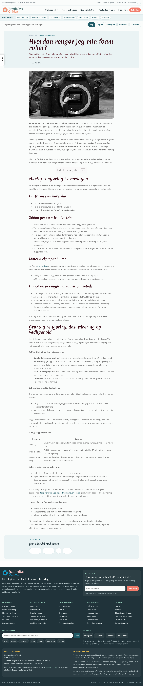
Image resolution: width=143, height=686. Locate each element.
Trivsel (40, 641)
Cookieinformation (121, 623)
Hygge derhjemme (93, 613)
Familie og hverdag (69, 10)
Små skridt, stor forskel (38, 620)
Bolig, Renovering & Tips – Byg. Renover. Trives (60, 492)
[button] (2, 60)
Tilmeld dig (132, 588)
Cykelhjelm (23, 641)
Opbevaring (51, 641)
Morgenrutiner (55, 17)
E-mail (67, 551)
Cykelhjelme (110, 25)
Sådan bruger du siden (123, 613)
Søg (91, 25)
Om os (105, 2)
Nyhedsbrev (132, 2)
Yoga (33, 641)
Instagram (88, 636)
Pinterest (49, 551)
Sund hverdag (83, 17)
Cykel (5, 641)
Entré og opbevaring (66, 623)
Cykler (100, 25)
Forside (99, 2)
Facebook (35, 551)
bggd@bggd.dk (51, 667)
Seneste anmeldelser (38, 616)
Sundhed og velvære (107, 10)
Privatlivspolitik (121, 2)
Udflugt (61, 641)
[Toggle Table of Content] (82, 170)
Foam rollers (135, 25)
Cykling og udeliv (51, 10)
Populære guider (36, 613)
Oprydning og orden (94, 623)
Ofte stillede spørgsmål (123, 616)
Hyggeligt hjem (69, 17)
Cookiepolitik (129, 682)
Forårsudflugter (22, 17)
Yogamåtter (123, 25)
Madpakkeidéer (92, 620)
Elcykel (13, 641)
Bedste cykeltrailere (39, 17)
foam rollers (42, 266)
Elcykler (95, 17)
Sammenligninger (36, 610)
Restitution (105, 17)
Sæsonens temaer (8, 623)
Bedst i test (135, 10)
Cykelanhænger (64, 606)
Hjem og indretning (87, 10)
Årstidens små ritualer (38, 623)
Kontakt (118, 610)
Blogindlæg (111, 2)
